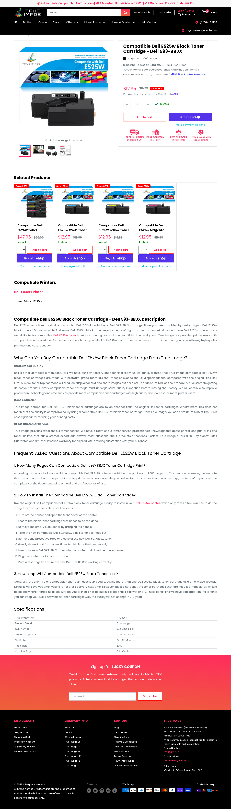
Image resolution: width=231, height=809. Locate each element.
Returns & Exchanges (125, 741)
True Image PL (72, 760)
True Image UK (73, 756)
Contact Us (71, 732)
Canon (42, 22)
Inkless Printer (92, 22)
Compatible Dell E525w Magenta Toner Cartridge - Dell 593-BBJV (153, 228)
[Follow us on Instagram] (101, 790)
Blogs (117, 727)
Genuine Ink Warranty (125, 765)
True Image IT (72, 765)
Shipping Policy (122, 737)
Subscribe (150, 696)
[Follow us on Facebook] (89, 790)
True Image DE (72, 741)
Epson (56, 22)
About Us (69, 727)
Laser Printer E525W (29, 301)
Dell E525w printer (147, 503)
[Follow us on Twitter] (95, 790)
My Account (185, 14)
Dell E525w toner (65, 335)
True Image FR (72, 746)
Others (70, 22)
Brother (27, 22)
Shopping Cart (22, 737)
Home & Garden (121, 22)
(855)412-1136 (208, 22)
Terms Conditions (123, 756)
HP (15, 22)
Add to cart (144, 117)
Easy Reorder (21, 732)
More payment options (190, 124)
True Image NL (72, 751)
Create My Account (24, 741)
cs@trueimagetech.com (201, 30)
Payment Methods (124, 760)
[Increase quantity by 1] (148, 104)
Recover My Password (26, 751)
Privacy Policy (121, 751)
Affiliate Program (74, 737)
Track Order (20, 727)
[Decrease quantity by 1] (127, 104)
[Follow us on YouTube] (108, 790)
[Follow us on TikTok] (114, 790)
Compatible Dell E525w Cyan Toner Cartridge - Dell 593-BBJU (74, 228)
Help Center (148, 22)
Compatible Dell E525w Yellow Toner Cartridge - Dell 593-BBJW (115, 228)
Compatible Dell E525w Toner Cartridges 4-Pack (32, 228)
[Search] (125, 12)
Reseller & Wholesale (125, 746)
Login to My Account (25, 746)
